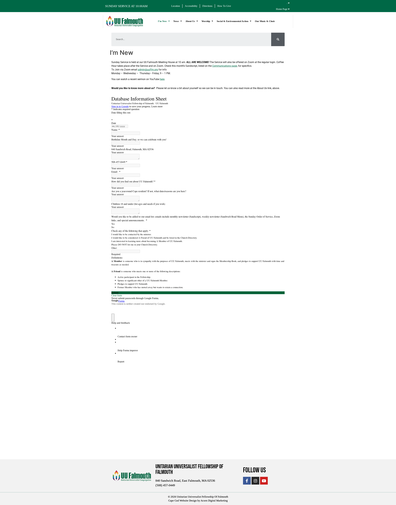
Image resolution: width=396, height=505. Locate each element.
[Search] (278, 39)
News (176, 21)
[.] (288, 3)
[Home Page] (288, 9)
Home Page (281, 9)
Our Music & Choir (265, 21)
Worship (206, 21)
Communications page (224, 65)
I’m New (162, 21)
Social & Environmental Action (232, 21)
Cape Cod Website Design (182, 500)
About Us (190, 21)
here (162, 79)
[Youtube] (264, 481)
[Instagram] (255, 481)
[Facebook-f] (247, 481)
